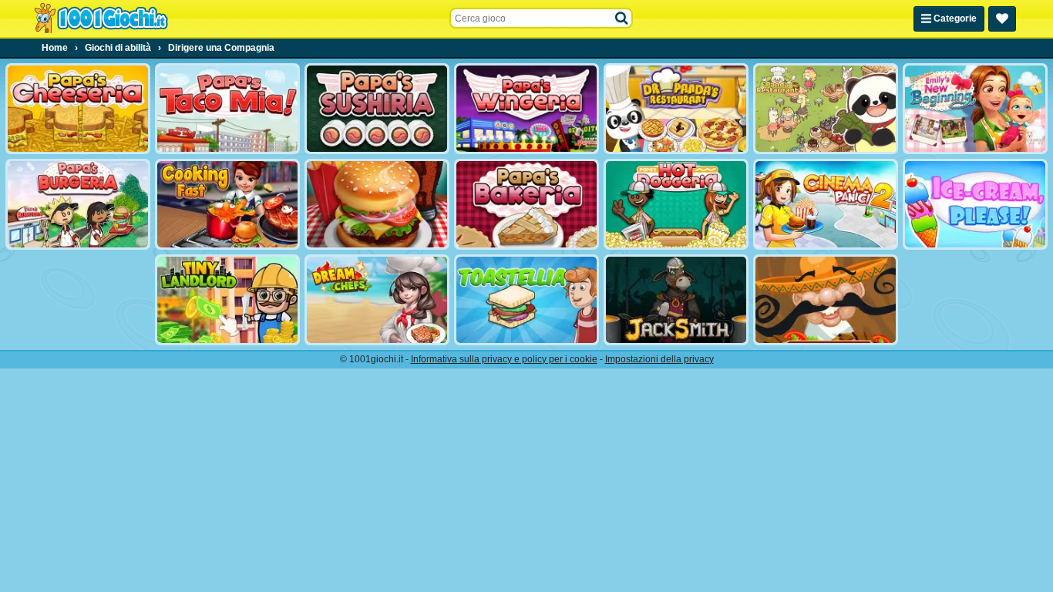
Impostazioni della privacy (659, 359)
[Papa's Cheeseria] (77, 108)
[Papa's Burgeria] (77, 204)
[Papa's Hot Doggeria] (676, 204)
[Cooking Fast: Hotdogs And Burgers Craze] (227, 204)
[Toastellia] (526, 299)
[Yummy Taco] (825, 299)
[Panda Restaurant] (825, 108)
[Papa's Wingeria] (526, 108)
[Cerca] (622, 18)
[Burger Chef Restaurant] (376, 204)
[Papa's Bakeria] (526, 204)
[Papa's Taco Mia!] (227, 108)
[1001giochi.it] (101, 18)
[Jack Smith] (676, 299)
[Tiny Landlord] (227, 299)
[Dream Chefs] (376, 299)
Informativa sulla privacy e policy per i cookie (504, 359)
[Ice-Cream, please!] (975, 204)
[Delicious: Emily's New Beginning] (975, 108)
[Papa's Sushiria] (376, 108)
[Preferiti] (1002, 19)
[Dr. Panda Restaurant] (676, 108)
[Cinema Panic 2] (825, 204)
